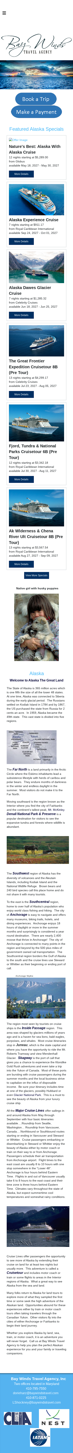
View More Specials (36, 575)
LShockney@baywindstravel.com (37, 1402)
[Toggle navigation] (4, 14)
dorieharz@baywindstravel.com (35, 1393)
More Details (21, 174)
